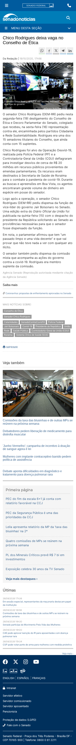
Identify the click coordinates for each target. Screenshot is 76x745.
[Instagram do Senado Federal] (26, 662)
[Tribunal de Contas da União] (22, 670)
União (67, 326)
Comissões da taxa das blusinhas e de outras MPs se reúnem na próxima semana (38, 422)
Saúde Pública (20, 330)
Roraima (8, 334)
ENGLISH (8, 678)
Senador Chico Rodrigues (17, 316)
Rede (6, 330)
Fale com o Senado (18, 725)
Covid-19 (27, 326)
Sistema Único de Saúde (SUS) (32, 334)
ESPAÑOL (23, 678)
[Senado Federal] (38, 6)
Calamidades (11, 322)
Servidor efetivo (12, 695)
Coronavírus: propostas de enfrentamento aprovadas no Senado (38, 293)
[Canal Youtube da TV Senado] (35, 662)
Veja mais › (67, 653)
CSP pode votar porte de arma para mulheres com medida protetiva (37, 644)
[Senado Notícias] (19, 18)
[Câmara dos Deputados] (5, 670)
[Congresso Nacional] (13, 670)
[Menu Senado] (6, 5)
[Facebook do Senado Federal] (7, 662)
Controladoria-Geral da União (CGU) (50, 330)
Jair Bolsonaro (11, 326)
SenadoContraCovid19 (33, 322)
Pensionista (10, 711)
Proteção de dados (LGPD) (19, 719)
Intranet (11, 688)
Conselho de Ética (13, 310)
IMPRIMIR (11, 347)
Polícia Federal (55, 322)
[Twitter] (16, 662)
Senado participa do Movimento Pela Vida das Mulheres (31, 624)
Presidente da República (48, 326)
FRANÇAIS (38, 678)
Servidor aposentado (16, 706)
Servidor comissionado (17, 701)
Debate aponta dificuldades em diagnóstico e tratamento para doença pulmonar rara (32, 473)
